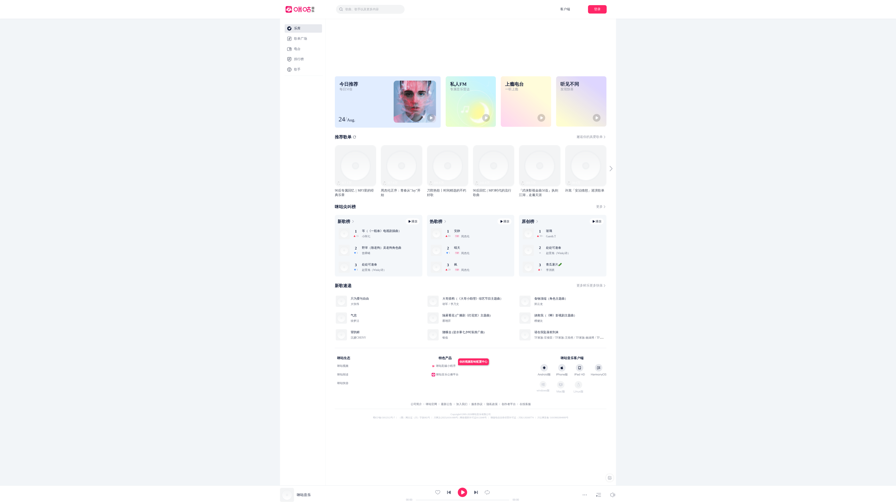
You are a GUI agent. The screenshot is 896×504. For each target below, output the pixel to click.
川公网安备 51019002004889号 (552, 417)
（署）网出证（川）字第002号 (414, 417)
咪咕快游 (342, 383)
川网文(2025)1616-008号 (446, 417)
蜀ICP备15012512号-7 (384, 417)
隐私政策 (492, 404)
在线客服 (525, 404)
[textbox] (373, 9)
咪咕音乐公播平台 (447, 374)
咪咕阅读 (342, 374)
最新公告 (446, 404)
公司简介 (416, 404)
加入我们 (461, 404)
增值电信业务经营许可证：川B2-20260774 (512, 417)
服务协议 (477, 404)
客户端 (565, 9)
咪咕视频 (342, 366)
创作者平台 (509, 404)
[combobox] (370, 9)
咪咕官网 (431, 404)
